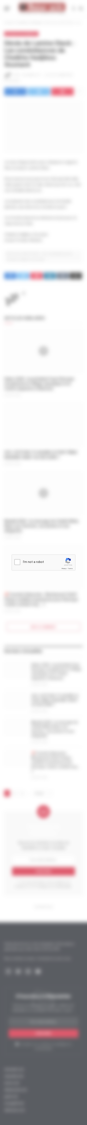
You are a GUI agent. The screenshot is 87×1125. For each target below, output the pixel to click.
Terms (70, 568)
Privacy (64, 568)
